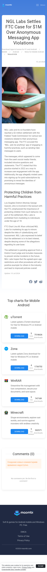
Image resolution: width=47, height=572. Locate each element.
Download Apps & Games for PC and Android (19, 49)
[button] (40, 5)
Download (19, 336)
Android (16, 52)
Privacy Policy (23, 540)
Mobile (4, 52)
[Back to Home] (7, 5)
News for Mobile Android (34, 52)
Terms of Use (23, 536)
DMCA (23, 532)
